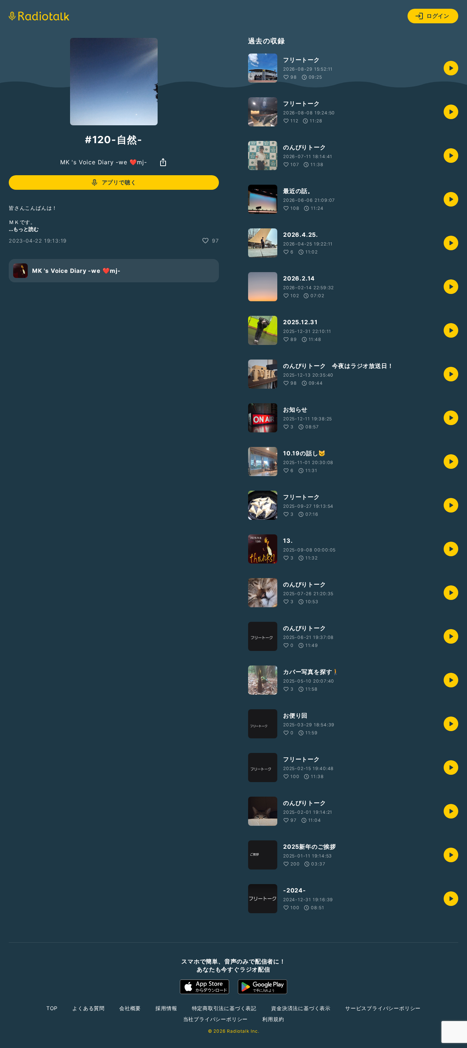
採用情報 (166, 1008)
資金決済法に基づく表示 (301, 1008)
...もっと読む (24, 229)
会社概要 (130, 1008)
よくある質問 (88, 1008)
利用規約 (273, 1019)
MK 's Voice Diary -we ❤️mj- (103, 162)
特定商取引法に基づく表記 (224, 1008)
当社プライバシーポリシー (215, 1019)
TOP (52, 1008)
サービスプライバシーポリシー (383, 1008)
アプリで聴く (119, 182)
